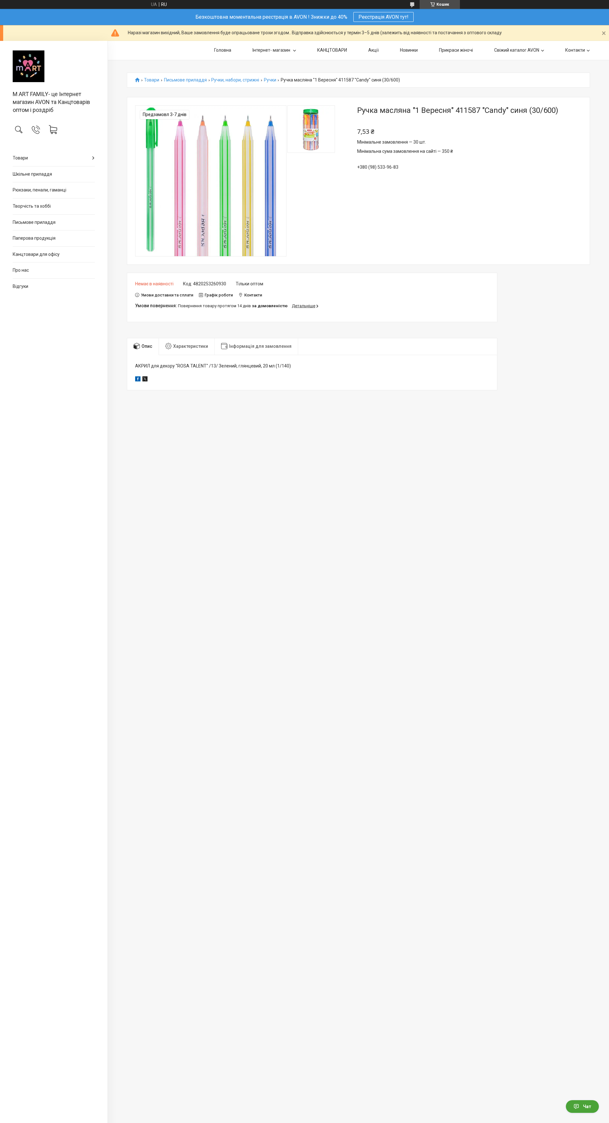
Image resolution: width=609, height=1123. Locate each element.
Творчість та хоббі (32, 206)
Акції (373, 50)
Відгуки (20, 286)
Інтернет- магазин (271, 50)
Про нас (21, 270)
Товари (20, 157)
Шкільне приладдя (32, 174)
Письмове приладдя (34, 222)
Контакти (575, 50)
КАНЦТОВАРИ (332, 50)
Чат (587, 1106)
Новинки (409, 50)
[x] (144, 379)
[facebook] (138, 379)
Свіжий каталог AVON (516, 50)
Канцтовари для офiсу (36, 254)
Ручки (270, 80)
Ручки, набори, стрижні (235, 80)
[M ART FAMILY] (54, 66)
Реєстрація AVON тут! (383, 17)
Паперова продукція (34, 238)
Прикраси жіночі (456, 50)
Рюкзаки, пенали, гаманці (39, 189)
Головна (222, 50)
